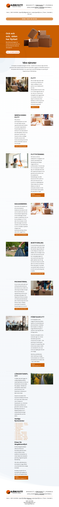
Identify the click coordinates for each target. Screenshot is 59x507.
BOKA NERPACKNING (20, 146)
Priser (44, 12)
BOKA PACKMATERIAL (21, 308)
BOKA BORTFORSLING (38, 273)
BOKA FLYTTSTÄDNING (36, 195)
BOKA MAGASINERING (21, 234)
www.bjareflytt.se (37, 12)
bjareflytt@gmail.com (25, 12)
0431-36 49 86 (14, 12)
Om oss (29, 14)
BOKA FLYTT (35, 107)
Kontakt (49, 12)
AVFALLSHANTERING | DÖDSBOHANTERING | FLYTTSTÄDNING (39, 8)
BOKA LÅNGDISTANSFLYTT (21, 477)
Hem (7, 12)
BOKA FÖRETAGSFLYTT (36, 365)
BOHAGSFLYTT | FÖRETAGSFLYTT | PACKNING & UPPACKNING (39, 5)
